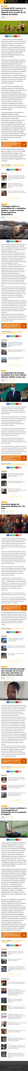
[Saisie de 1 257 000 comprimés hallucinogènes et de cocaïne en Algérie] (4, 953)
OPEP (23, 165)
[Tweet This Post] (9, 36)
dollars (3, 165)
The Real (9, 629)
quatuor (9, 333)
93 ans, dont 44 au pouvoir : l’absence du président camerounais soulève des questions (17, 490)
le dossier (18, 332)
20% (12, 164)
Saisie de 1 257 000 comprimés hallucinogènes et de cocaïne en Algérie (16, 953)
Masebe (22, 767)
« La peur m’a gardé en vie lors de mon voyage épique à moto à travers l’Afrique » (16, 639)
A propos (13, 1066)
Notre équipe (19, 1066)
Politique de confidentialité (14, 1067)
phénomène (4, 942)
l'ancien (3, 464)
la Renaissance (12, 332)
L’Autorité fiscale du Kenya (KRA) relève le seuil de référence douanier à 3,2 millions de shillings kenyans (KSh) (17, 177)
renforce (3, 166)
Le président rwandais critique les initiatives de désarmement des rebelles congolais (16, 475)
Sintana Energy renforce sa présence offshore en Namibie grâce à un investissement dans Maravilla (15, 185)
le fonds (14, 165)
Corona (23, 940)
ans (20, 463)
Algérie (13, 940)
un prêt (8, 166)
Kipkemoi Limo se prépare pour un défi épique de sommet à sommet (16, 646)
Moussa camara (11, 510)
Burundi (22, 164)
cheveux (17, 766)
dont (2, 767)
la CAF (7, 464)
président (19, 464)
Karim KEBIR (10, 817)
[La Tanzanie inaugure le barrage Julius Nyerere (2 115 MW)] (4, 359)
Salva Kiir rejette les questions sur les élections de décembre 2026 (17, 350)
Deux (22, 463)
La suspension (13, 464)
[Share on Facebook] (6, 36)
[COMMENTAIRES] (21, 36)
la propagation (12, 941)
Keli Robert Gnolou (12, 17)
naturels (3, 768)
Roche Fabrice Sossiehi (13, 217)
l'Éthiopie (18, 331)
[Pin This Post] (15, 36)
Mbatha (23, 628)
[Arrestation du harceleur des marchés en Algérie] (4, 961)
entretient (7, 767)
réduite (24, 464)
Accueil (7, 1066)
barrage (13, 331)
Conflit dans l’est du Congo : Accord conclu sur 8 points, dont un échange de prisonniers (16, 794)
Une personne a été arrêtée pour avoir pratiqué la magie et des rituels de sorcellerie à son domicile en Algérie (17, 968)
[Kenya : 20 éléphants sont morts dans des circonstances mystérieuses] (4, 193)
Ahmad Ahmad (14, 463)
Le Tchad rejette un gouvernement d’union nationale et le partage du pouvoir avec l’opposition (16, 786)
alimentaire (17, 164)
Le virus (19, 941)
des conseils (22, 766)
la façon (18, 767)
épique (13, 628)
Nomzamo (3, 629)
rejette (14, 333)
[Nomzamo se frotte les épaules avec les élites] (4, 655)
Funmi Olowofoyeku (12, 379)
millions (19, 165)
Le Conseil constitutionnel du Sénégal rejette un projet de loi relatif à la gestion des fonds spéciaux (15, 344)
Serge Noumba (11, 677)
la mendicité (4, 941)
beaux (12, 766)
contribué (18, 940)
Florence (12, 767)
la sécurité (9, 165)
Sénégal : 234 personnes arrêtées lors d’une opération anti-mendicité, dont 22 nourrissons (16, 779)
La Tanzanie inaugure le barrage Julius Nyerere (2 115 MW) (16, 358)
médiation (3, 333)
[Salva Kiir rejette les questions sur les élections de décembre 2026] (4, 352)
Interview (17, 628)
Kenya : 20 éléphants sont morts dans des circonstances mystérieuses (17, 191)
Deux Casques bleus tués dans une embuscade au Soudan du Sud (16, 482)
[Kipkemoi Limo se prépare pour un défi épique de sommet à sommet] (4, 648)
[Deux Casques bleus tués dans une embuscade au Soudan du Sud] (4, 483)
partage (8, 768)
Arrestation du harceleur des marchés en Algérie (15, 960)
